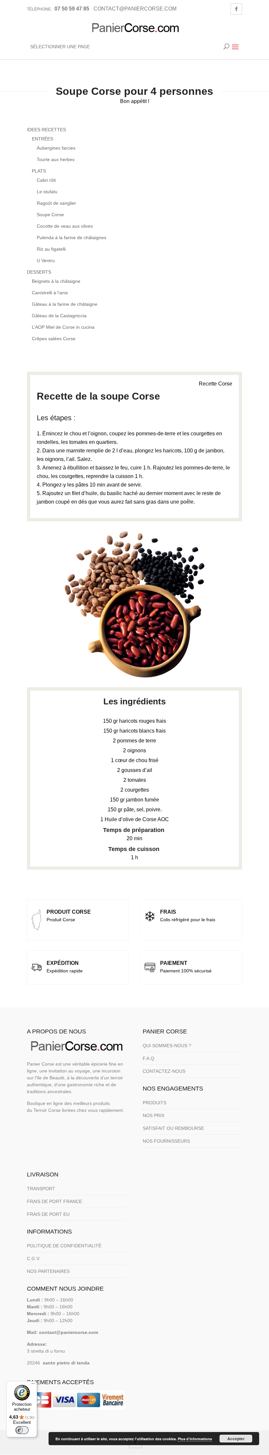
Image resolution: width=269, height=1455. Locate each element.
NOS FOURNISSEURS (166, 1141)
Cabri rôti (46, 180)
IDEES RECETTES (46, 129)
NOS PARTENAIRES (48, 1271)
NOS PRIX (153, 1115)
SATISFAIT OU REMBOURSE (173, 1128)
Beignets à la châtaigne (56, 281)
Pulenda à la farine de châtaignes (71, 237)
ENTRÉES (42, 138)
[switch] (22, 1430)
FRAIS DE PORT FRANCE (54, 1201)
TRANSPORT (41, 1188)
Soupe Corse (50, 214)
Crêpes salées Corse (53, 338)
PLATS (39, 171)
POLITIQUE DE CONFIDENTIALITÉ (64, 1245)
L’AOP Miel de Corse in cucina (63, 327)
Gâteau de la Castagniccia (59, 315)
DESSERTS (39, 272)
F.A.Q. (149, 1058)
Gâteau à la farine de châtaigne (64, 304)
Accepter (236, 1439)
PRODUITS (154, 1102)
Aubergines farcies (56, 148)
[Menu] (33, 1385)
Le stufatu (47, 191)
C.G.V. (33, 1258)
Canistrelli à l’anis (50, 292)
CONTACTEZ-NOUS (164, 1071)
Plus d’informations (195, 1438)
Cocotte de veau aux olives (65, 226)
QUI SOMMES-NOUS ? (167, 1045)
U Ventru (46, 260)
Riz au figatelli (51, 249)
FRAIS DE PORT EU (48, 1214)
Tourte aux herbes (55, 159)
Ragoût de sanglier (56, 203)
